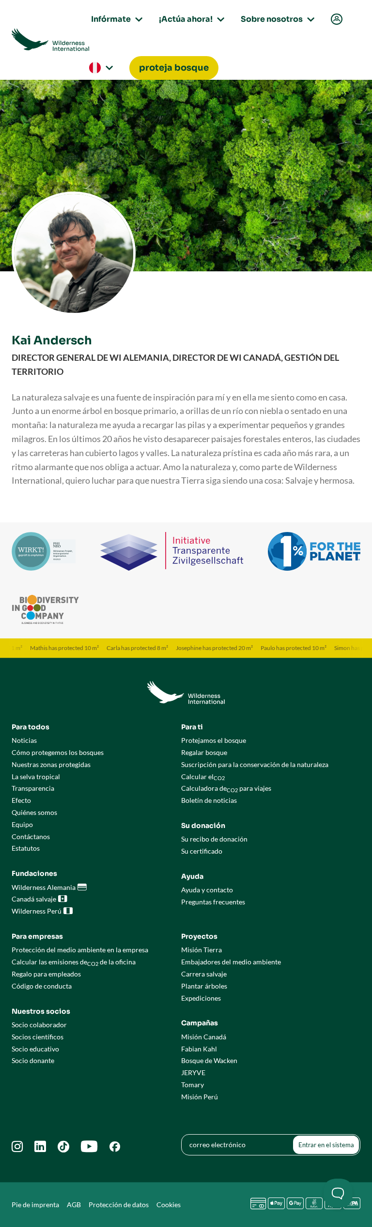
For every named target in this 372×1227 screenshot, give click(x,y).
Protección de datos (119, 1204)
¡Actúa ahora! (190, 19)
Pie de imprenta (35, 1204)
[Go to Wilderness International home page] (50, 39)
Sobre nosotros (276, 19)
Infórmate (115, 19)
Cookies (168, 1204)
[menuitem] (335, 20)
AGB (74, 1204)
